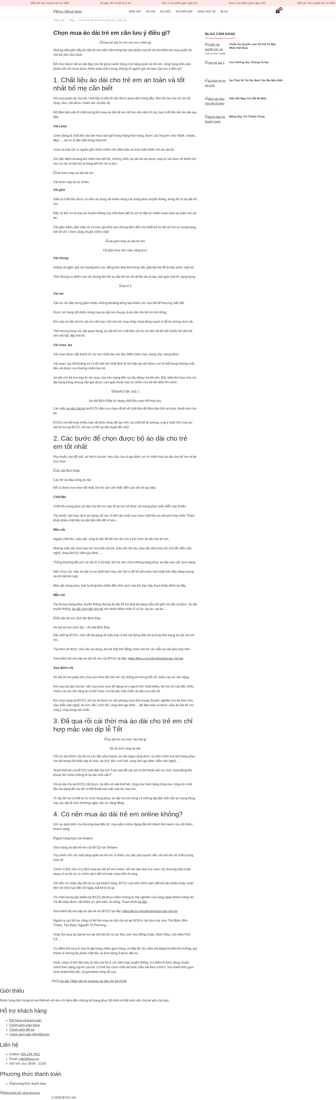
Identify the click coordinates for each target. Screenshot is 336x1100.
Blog (224, 11)
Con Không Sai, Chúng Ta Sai (249, 62)
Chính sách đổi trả (21, 1029)
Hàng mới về (206, 11)
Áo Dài (150, 11)
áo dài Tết (67, 981)
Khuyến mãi (184, 11)
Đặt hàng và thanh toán (25, 1020)
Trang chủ (59, 20)
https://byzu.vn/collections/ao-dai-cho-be (155, 658)
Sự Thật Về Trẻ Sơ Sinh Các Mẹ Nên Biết (256, 80)
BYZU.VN (69, 1097)
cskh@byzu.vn (29, 1059)
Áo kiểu (165, 11)
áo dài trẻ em (83, 981)
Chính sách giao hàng (24, 1025)
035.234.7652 (30, 1054)
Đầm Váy (135, 11)
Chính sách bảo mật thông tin (29, 1034)
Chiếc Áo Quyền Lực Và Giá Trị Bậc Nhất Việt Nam (252, 46)
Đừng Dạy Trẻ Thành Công (247, 116)
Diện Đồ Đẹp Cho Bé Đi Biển (248, 98)
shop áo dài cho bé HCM (109, 981)
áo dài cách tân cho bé (87, 609)
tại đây (142, 901)
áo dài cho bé (75, 408)
